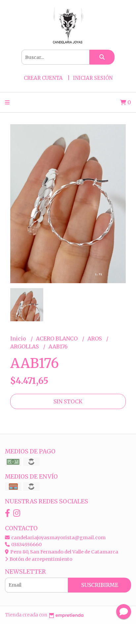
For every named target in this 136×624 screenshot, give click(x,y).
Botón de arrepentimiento (40, 559)
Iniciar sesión (93, 78)
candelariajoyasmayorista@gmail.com (58, 538)
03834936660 (26, 544)
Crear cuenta (43, 78)
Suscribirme (99, 585)
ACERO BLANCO (57, 338)
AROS (95, 338)
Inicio (18, 338)
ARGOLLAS (25, 346)
